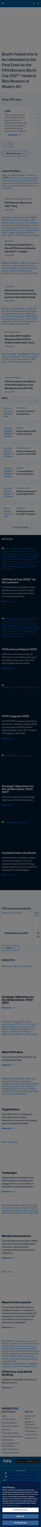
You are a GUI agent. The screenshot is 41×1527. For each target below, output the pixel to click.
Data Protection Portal (11, 1505)
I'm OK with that (20, 1523)
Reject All (20, 1516)
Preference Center (20, 1510)
